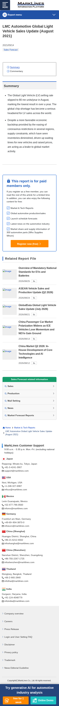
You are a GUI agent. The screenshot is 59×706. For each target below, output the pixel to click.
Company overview (13, 613)
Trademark (9, 660)
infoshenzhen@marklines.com (19, 562)
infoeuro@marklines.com (16, 526)
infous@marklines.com (15, 489)
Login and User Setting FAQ (18, 637)
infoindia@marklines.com (16, 601)
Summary (15, 67)
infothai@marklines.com (16, 581)
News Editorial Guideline (16, 668)
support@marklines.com (16, 471)
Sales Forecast (11, 50)
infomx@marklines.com (16, 508)
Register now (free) (27, 244)
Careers (8, 621)
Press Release (11, 629)
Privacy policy (11, 652)
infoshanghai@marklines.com (19, 543)
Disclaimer (9, 644)
